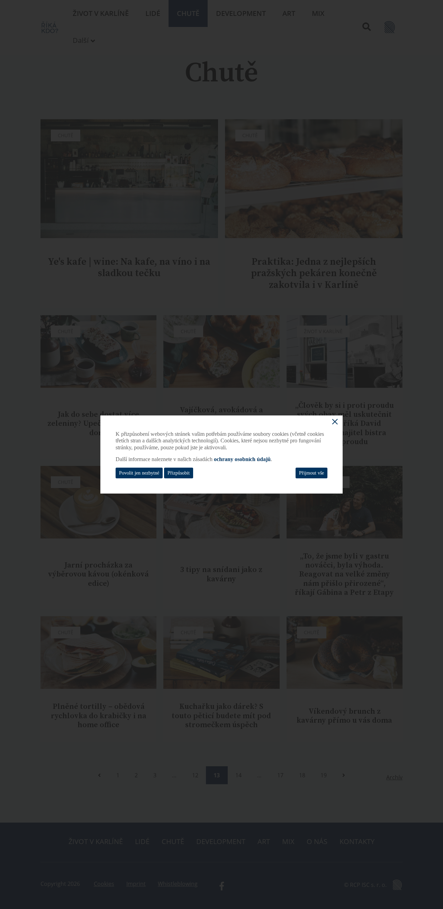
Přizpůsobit (179, 473)
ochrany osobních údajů (242, 459)
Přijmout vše (311, 473)
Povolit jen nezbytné (139, 473)
